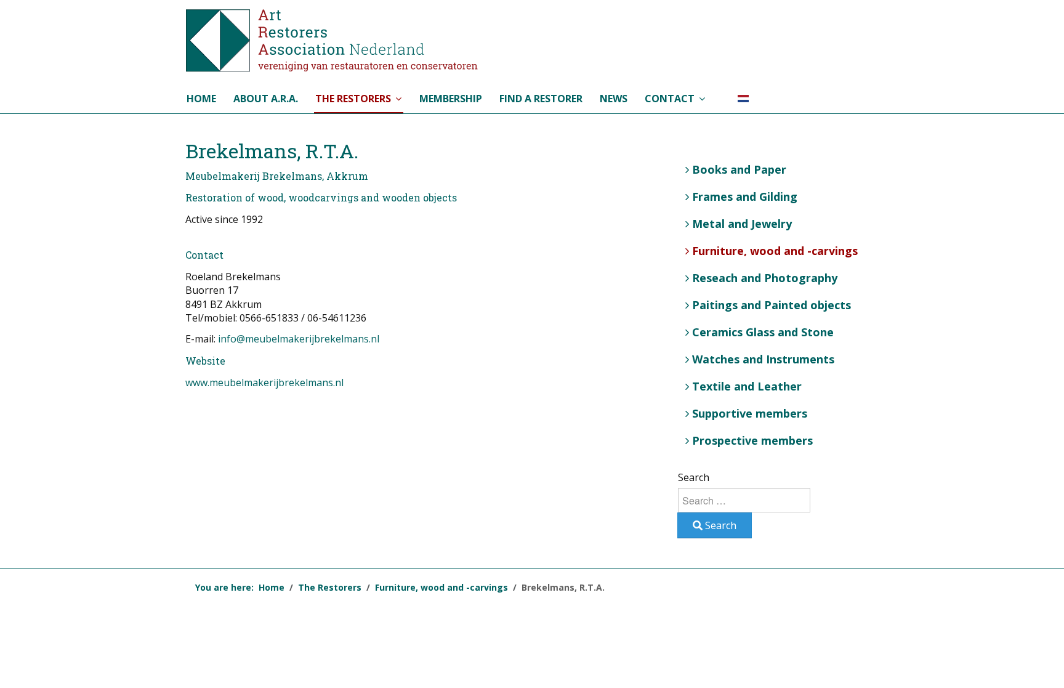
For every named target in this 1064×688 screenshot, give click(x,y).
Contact (670, 98)
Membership (450, 98)
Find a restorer (540, 98)
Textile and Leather (747, 386)
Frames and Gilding (744, 196)
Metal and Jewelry (742, 223)
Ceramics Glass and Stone (763, 332)
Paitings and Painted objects (771, 304)
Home (201, 98)
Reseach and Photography (764, 277)
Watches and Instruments (763, 359)
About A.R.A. (265, 98)
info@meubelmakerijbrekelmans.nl (298, 339)
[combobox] (744, 500)
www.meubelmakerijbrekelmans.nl (264, 382)
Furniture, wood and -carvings (775, 250)
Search (693, 477)
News (613, 98)
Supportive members (749, 413)
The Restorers (353, 98)
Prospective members (752, 440)
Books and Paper (739, 169)
